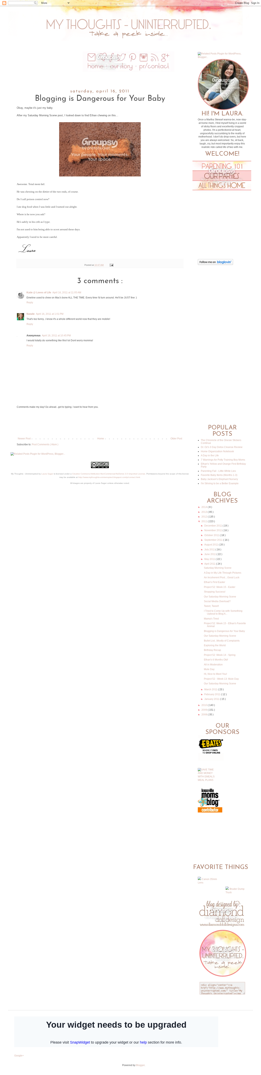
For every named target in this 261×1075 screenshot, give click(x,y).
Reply (30, 302)
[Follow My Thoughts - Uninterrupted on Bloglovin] (215, 264)
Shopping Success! (214, 591)
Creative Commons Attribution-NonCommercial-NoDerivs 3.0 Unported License (108, 474)
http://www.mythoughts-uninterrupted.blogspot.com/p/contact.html (109, 477)
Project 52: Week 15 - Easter (219, 587)
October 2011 (212, 535)
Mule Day (209, 669)
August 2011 (211, 544)
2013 (204, 512)
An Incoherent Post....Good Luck (221, 577)
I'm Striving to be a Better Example (220, 483)
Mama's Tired (211, 618)
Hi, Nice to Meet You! (215, 674)
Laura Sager (47, 474)
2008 (204, 714)
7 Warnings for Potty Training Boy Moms (223, 459)
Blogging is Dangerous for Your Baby (224, 631)
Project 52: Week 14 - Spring (220, 655)
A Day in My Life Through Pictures (222, 572)
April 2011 (210, 563)
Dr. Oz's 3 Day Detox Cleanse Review (221, 447)
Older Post (176, 438)
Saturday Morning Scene (217, 567)
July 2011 (210, 549)
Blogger (140, 1065)
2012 (204, 516)
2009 (204, 709)
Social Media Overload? (217, 601)
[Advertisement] (100, 423)
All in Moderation (213, 664)
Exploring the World (215, 645)
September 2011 (213, 540)
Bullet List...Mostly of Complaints (222, 640)
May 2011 (210, 559)
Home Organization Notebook (217, 451)
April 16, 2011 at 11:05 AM (66, 292)
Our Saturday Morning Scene (220, 596)
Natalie (31, 314)
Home (100, 438)
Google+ (19, 1055)
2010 (204, 705)
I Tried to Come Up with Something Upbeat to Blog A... (223, 612)
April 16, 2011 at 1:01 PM (49, 314)
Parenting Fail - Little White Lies (218, 471)
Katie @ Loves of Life (39, 292)
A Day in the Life (210, 455)
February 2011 (212, 694)
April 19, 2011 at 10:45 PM (56, 335)
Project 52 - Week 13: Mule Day (221, 678)
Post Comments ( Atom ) (45, 444)
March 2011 (211, 689)
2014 (204, 507)
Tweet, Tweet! (211, 606)
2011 (204, 521)
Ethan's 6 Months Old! (216, 659)
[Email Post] (110, 265)
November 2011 (213, 530)
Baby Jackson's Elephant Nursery (219, 479)
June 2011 (210, 554)
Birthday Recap (212, 650)
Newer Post (24, 438)
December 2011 (213, 525)
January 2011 (212, 699)
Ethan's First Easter (214, 582)
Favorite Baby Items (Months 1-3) (219, 475)
